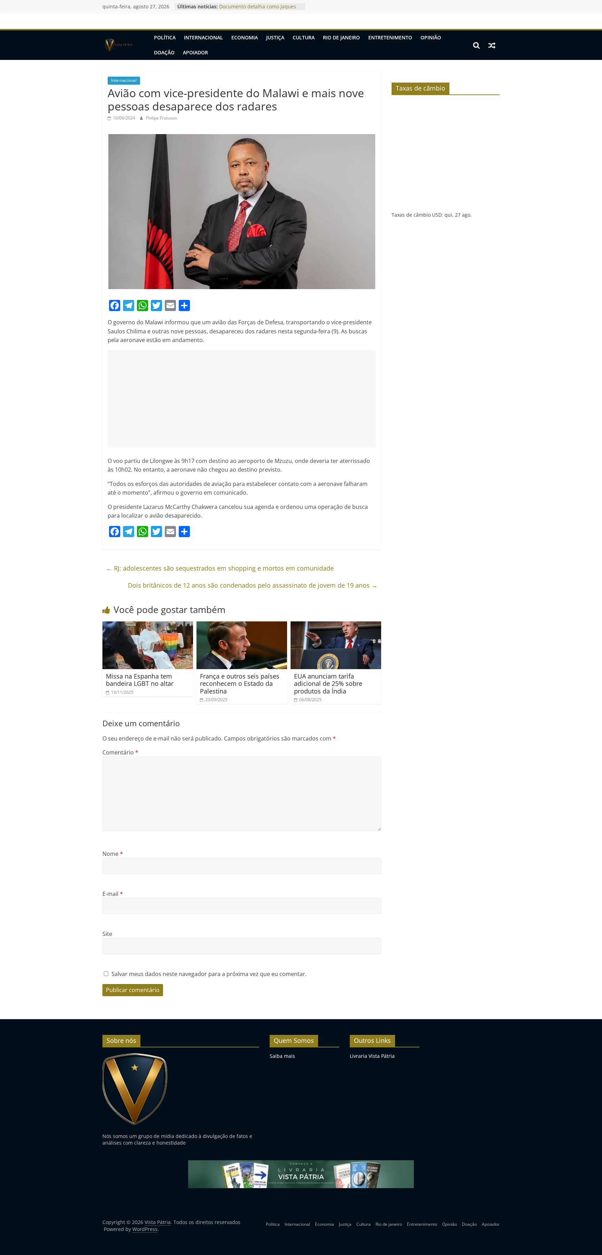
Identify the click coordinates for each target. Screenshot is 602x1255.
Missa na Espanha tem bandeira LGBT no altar (139, 680)
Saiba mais (282, 1056)
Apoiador (195, 52)
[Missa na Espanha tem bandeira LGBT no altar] (147, 625)
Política (165, 37)
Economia (244, 37)
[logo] (135, 1056)
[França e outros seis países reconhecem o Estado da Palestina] (241, 625)
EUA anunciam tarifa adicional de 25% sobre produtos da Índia (328, 683)
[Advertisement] (242, 399)
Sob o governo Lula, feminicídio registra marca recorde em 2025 (256, 10)
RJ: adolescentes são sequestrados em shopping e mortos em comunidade (220, 568)
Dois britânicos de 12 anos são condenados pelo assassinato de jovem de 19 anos (253, 585)
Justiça (275, 37)
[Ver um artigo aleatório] (492, 45)
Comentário (120, 752)
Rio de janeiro (341, 37)
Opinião (430, 37)
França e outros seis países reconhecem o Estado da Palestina (239, 683)
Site (107, 934)
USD (437, 214)
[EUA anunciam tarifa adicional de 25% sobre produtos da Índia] (336, 625)
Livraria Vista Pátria (372, 1056)
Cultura (304, 37)
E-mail (112, 894)
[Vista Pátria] (117, 45)
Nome (112, 854)
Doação (164, 52)
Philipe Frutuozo (161, 118)
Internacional (203, 37)
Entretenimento (390, 37)
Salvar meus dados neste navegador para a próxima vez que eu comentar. (209, 974)
